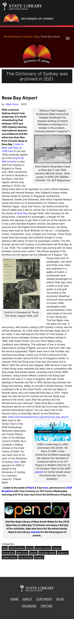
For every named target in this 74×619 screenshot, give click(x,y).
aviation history (42, 548)
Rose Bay (22, 213)
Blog (36, 36)
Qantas (33, 553)
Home (14, 599)
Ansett (30, 548)
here (45, 487)
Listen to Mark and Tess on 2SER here (12, 148)
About (27, 599)
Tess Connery (25, 557)
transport (39, 557)
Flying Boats (8, 553)
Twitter (46, 606)
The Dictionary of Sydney (17, 36)
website (38, 471)
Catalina (56, 548)
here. (17, 461)
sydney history (10, 557)
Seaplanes (63, 553)
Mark (31, 487)
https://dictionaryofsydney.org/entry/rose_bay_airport (38, 416)
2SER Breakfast (16, 548)
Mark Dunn (12, 104)
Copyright (44, 599)
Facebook (29, 606)
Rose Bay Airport (47, 553)
